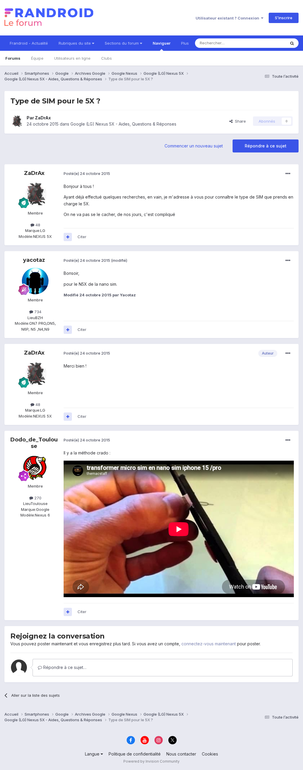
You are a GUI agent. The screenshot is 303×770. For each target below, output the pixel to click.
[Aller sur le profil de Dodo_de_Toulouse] (35, 467)
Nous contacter (181, 753)
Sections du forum (122, 43)
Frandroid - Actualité (29, 43)
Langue (93, 753)
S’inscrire (283, 17)
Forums (12, 58)
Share (239, 121)
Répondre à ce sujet (265, 145)
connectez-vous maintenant (208, 643)
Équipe (37, 58)
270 (37, 498)
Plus (185, 43)
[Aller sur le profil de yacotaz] (35, 281)
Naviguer (161, 43)
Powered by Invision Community (151, 761)
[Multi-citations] (68, 237)
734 (37, 311)
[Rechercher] (292, 43)
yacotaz (34, 260)
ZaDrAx (43, 117)
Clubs (106, 58)
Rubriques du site (75, 43)
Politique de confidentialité (135, 753)
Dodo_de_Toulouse (34, 442)
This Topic (268, 43)
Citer (82, 236)
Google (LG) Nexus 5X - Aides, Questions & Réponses (123, 123)
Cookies (210, 753)
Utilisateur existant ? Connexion (228, 18)
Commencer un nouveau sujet (194, 145)
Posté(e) (87, 173)
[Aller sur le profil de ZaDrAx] (16, 121)
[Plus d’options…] (288, 173)
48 (37, 224)
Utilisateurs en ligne (72, 58)
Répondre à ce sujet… (64, 667)
